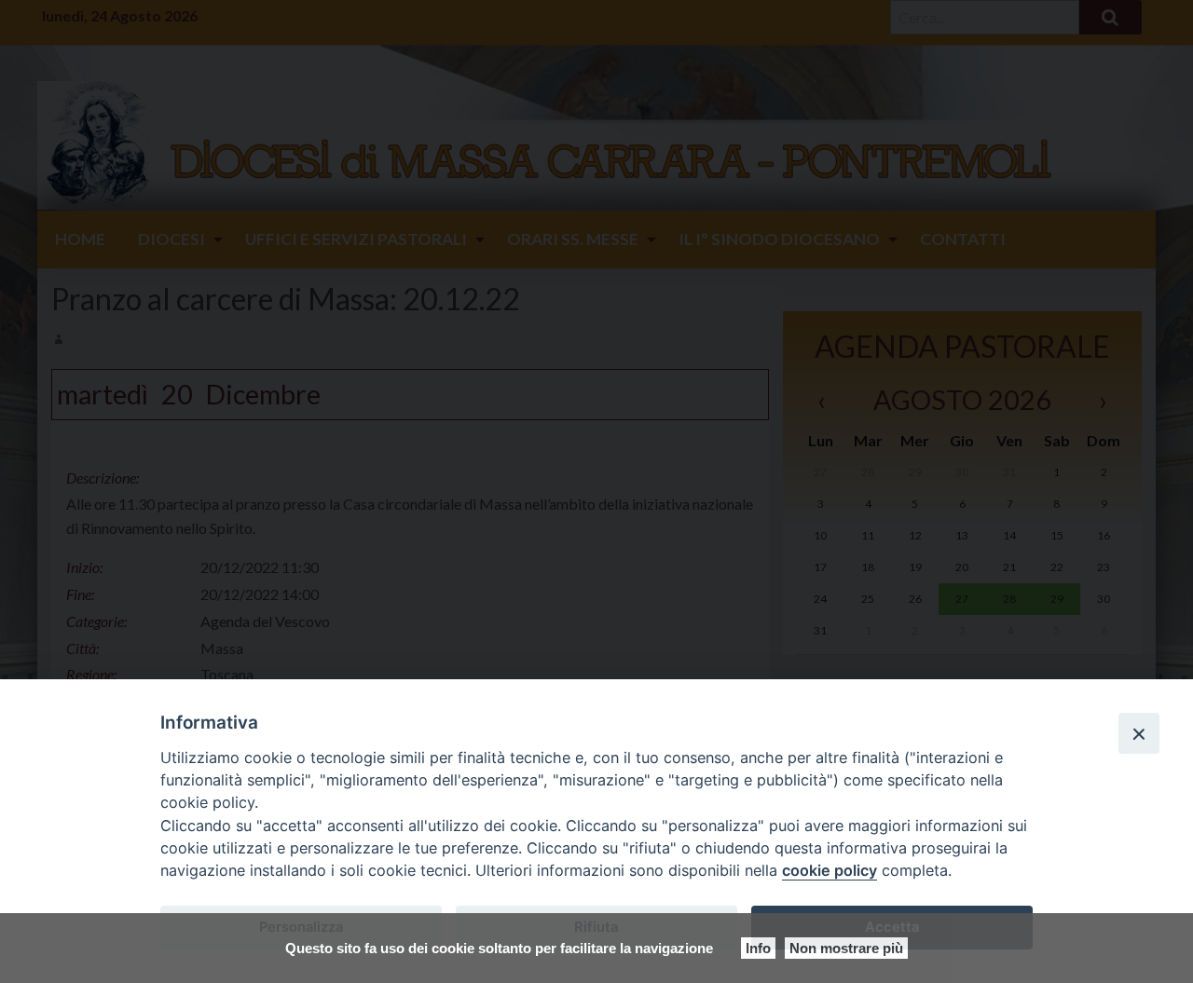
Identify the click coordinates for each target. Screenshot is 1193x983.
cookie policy (829, 870)
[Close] (1138, 733)
